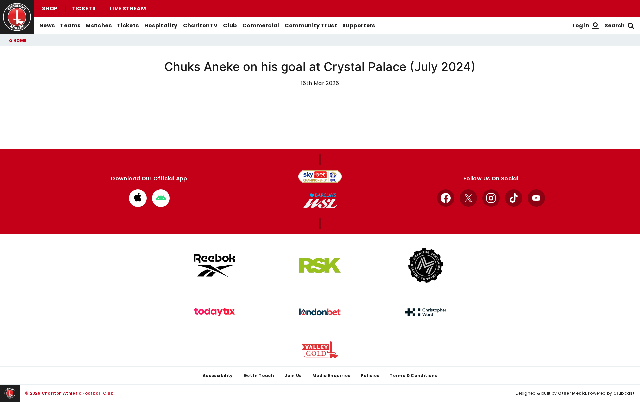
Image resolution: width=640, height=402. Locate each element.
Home (19, 40)
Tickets (83, 8)
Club (230, 25)
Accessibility (218, 375)
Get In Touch (259, 375)
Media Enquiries (331, 375)
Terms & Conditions (413, 375)
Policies (370, 375)
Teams (70, 25)
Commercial (260, 25)
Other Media (572, 393)
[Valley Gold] (320, 349)
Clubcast (624, 393)
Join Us (293, 375)
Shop (49, 8)
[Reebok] (214, 265)
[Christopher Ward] (425, 312)
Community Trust (311, 25)
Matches (99, 25)
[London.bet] (320, 312)
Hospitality (161, 25)
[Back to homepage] (17, 17)
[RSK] (320, 265)
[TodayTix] (214, 312)
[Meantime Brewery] (425, 265)
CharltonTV (200, 25)
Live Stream (128, 8)
